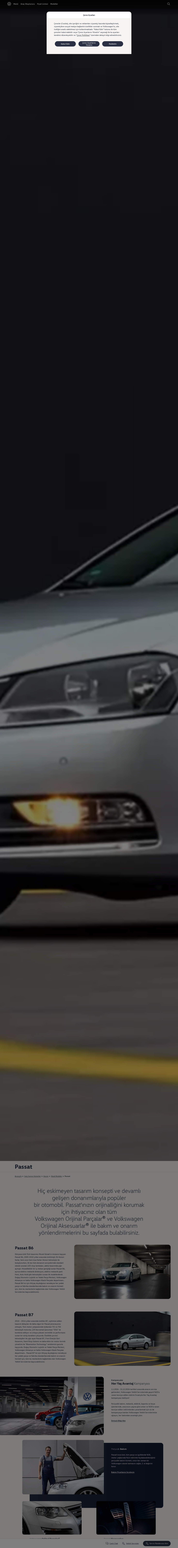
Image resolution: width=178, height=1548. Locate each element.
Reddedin (112, 44)
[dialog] (89, 774)
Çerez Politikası (83, 35)
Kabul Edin (65, 44)
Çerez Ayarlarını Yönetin (89, 44)
